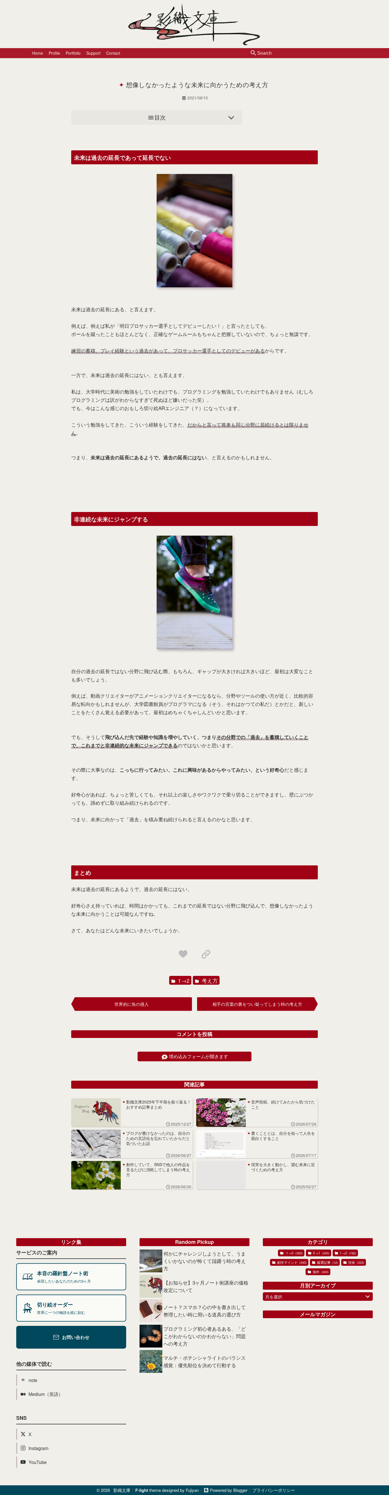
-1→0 (293, 1252)
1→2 (183, 980)
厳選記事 (327, 1262)
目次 (160, 117)
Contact (113, 53)
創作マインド (291, 1262)
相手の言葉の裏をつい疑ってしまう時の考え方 (257, 1004)
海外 (320, 1271)
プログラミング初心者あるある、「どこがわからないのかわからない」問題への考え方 (204, 1336)
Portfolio (73, 53)
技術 (355, 1262)
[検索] (253, 53)
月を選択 (273, 1297)
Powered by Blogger (228, 1490)
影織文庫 (121, 1490)
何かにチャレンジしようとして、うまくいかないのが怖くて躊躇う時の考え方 (204, 1261)
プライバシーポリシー (273, 1490)
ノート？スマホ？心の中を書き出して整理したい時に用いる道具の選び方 (204, 1310)
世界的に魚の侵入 (131, 1004)
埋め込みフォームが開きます (198, 1056)
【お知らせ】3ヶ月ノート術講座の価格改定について (205, 1286)
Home (37, 53)
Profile (54, 53)
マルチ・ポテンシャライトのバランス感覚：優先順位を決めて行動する (204, 1361)
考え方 (209, 980)
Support (93, 53)
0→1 (320, 1252)
